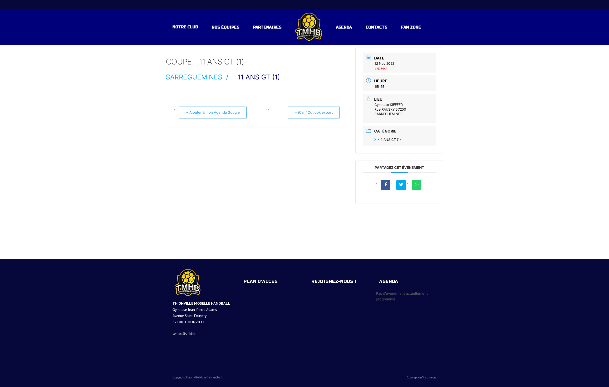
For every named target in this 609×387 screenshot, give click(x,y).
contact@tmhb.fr (183, 334)
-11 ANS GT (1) (389, 139)
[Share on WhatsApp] (416, 185)
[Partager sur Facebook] (385, 185)
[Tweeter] (401, 185)
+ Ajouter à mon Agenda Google (213, 112)
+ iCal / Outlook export (314, 112)
